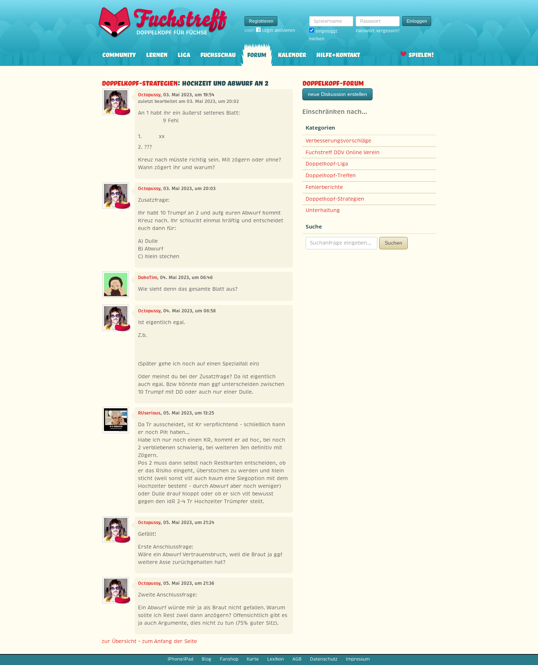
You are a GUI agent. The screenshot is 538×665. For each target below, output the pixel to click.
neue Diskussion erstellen (337, 94)
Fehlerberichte (324, 187)
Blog (206, 659)
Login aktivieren (278, 30)
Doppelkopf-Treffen (331, 175)
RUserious (149, 413)
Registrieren (261, 21)
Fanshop (229, 659)
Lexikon (275, 659)
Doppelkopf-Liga (327, 163)
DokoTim (147, 278)
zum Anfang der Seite (169, 641)
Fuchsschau (217, 54)
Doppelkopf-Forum (332, 82)
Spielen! (421, 54)
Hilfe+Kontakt (338, 54)
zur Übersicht (119, 641)
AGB (297, 659)
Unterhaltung (323, 210)
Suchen (393, 243)
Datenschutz (323, 659)
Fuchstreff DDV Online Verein (343, 152)
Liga (184, 54)
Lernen (156, 54)
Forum (256, 54)
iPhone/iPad (180, 659)
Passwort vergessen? (377, 30)
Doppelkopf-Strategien (140, 82)
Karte (253, 659)
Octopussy (149, 95)
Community (119, 54)
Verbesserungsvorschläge (338, 140)
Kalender (292, 54)
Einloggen (417, 21)
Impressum (358, 659)
